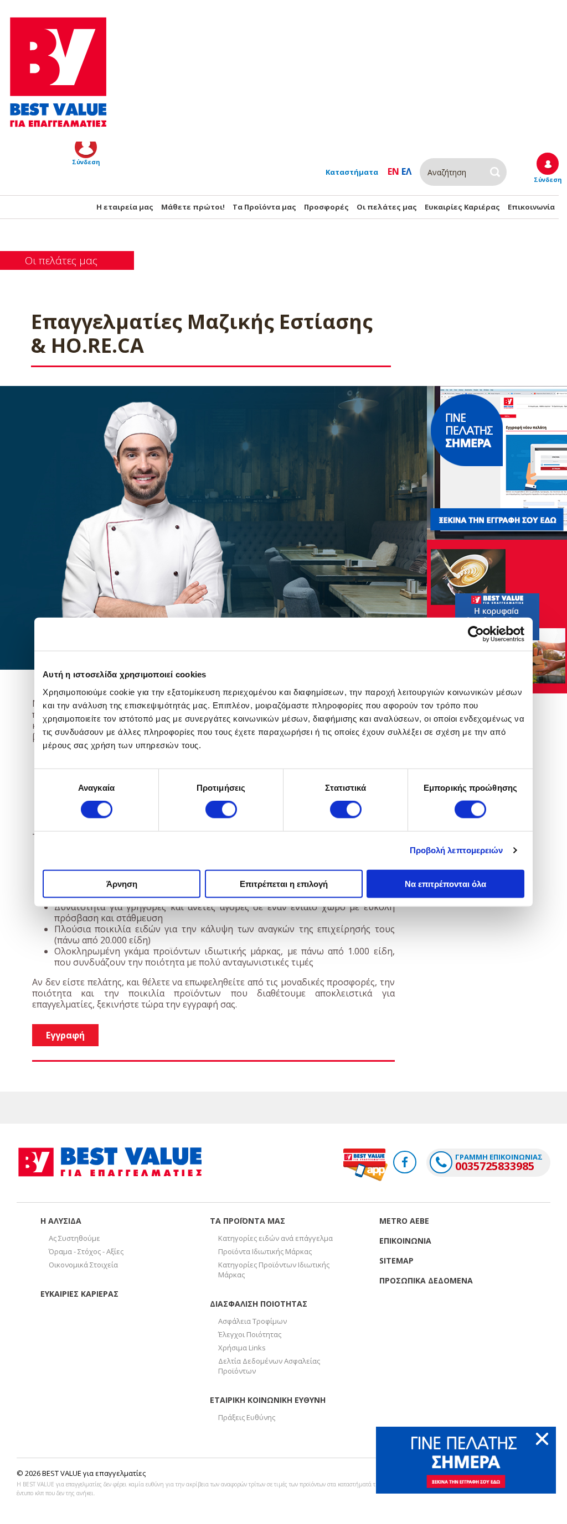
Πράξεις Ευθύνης (246, 1417)
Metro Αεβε (404, 1220)
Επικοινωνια (405, 1240)
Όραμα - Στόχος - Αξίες (86, 1251)
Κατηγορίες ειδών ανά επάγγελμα (275, 1238)
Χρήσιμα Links (242, 1348)
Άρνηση (121, 883)
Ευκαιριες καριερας (79, 1293)
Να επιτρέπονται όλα (445, 883)
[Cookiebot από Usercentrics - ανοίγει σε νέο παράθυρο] (475, 634)
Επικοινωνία (531, 207)
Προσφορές (326, 207)
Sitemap (396, 1260)
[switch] (221, 809)
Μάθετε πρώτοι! (193, 207)
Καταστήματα (352, 172)
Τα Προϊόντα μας (264, 207)
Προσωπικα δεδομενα (426, 1280)
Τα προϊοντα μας (247, 1220)
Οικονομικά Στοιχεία (83, 1265)
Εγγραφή (65, 1035)
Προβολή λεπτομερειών (456, 850)
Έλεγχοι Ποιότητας (249, 1334)
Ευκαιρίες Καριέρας (462, 207)
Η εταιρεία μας (124, 207)
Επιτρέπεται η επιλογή (284, 883)
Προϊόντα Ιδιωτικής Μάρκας (265, 1251)
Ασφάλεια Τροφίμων (252, 1321)
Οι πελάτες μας (387, 207)
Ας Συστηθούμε (74, 1238)
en (393, 171)
